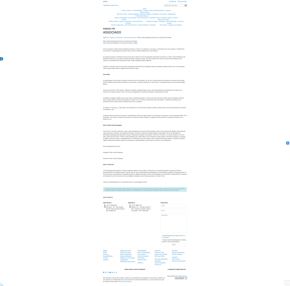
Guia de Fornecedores (131, 25)
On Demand (152, 17)
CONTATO (175, 257)
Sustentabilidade (137, 10)
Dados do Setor (144, 12)
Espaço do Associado (125, 21)
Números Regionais (133, 14)
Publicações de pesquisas (127, 261)
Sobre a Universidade (121, 17)
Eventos (175, 17)
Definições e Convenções (159, 14)
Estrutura (129, 10)
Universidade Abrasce (142, 16)
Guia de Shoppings (171, 21)
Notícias (124, 19)
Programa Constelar (152, 21)
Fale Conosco (176, 259)
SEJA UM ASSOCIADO (161, 259)
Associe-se (181, 21)
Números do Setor (122, 14)
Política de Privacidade (124, 281)
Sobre (144, 8)
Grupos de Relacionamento (156, 10)
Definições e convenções (127, 258)
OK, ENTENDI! (179, 278)
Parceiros (128, 23)
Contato (169, 23)
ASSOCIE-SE (172, 1)
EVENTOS (140, 262)
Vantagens (162, 21)
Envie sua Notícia (137, 21)
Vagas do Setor (142, 259)
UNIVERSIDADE (142, 250)
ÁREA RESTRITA (182, 1)
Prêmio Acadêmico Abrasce (164, 17)
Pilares (124, 10)
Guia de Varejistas (143, 25)
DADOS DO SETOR (125, 250)
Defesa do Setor (113, 21)
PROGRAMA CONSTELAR (110, 5)
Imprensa (168, 10)
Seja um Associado (163, 19)
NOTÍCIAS (157, 250)
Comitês (145, 10)
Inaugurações (172, 14)
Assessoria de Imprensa (175, 25)
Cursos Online (132, 17)
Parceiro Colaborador (117, 25)
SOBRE (105, 250)
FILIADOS (174, 250)
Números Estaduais (145, 14)
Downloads (152, 25)
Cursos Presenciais (142, 17)
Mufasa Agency (182, 276)
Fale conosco (163, 25)
